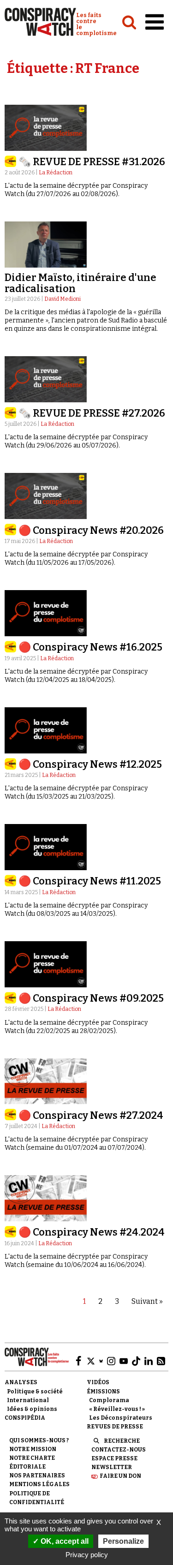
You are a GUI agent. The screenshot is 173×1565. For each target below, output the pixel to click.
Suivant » (147, 1301)
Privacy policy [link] (87, 1555)
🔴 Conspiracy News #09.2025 (91, 998)
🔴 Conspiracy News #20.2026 (91, 530)
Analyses (21, 1382)
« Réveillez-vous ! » (117, 1409)
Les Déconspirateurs (120, 1418)
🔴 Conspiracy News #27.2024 (90, 1115)
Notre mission (32, 1449)
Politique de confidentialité (36, 1497)
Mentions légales (39, 1484)
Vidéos (98, 1382)
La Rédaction (55, 172)
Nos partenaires (37, 1475)
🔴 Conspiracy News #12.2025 (90, 764)
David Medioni (62, 299)
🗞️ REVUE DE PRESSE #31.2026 (91, 161)
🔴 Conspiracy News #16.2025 (90, 647)
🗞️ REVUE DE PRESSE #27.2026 (91, 413)
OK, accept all (64, 1541)
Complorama (109, 1400)
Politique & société (35, 1391)
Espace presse (114, 1458)
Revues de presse (115, 1426)
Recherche (122, 1441)
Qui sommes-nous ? (39, 1440)
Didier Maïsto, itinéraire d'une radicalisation (80, 283)
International (28, 1400)
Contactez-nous (118, 1449)
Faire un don (120, 1476)
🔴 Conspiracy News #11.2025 (89, 881)
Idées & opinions (32, 1409)
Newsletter (111, 1467)
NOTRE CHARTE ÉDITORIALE (32, 1462)
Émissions (103, 1391)
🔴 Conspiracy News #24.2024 (91, 1232)
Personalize (123, 1541)
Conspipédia (25, 1418)
